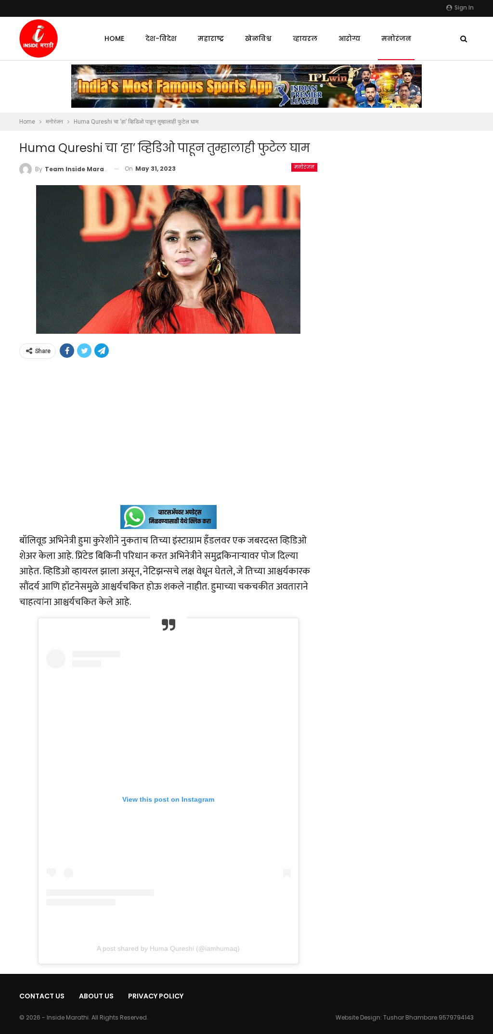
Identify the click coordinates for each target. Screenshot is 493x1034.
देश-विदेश (161, 38)
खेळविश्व (258, 38)
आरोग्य (349, 38)
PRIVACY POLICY (155, 996)
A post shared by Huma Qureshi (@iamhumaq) (168, 948)
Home (114, 38)
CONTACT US (42, 996)
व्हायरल (305, 38)
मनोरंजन (396, 38)
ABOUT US (96, 996)
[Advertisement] (168, 437)
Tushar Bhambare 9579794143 (428, 1017)
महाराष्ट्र (211, 38)
